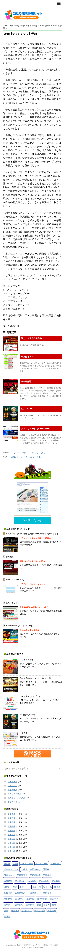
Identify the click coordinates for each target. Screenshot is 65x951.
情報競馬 (36, 887)
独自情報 (30, 899)
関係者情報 (39, 910)
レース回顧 (12, 785)
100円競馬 (26, 381)
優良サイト (9, 875)
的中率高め (42, 899)
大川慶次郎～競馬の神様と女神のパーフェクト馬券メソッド (32, 533)
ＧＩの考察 (12, 781)
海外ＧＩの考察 (14, 794)
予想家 (46, 869)
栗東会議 (11, 814)
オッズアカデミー (27, 660)
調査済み (15, 910)
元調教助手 (35, 875)
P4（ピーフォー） (29, 409)
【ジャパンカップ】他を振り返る (28, 452)
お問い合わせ (33, 520)
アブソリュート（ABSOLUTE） (36, 428)
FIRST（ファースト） (15, 579)
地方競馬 (32, 881)
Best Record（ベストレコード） (20, 625)
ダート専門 (55, 863)
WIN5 (15, 863)
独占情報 (19, 899)
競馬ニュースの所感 (16, 798)
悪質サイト (24, 887)
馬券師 (7, 916)
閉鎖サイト (26, 910)
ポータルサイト (11, 869)
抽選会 (57, 887)
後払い (7, 887)
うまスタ (24, 733)
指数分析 (8, 893)
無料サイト (48, 893)
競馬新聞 (30, 904)
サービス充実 (26, 863)
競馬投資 (19, 904)
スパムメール (41, 863)
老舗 (39, 904)
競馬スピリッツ (12, 603)
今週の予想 (12, 790)
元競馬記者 (22, 875)
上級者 (24, 869)
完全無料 (56, 881)
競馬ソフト (55, 899)
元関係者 (47, 875)
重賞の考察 (12, 802)
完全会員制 (44, 881)
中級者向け (35, 869)
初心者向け (20, 881)
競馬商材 (8, 904)
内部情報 (8, 881)
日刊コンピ (35, 893)
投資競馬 (47, 887)
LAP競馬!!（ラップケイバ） (32, 696)
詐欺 (6, 910)
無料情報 (8, 899)
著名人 (46, 904)
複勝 (54, 904)
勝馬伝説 (9, 557)
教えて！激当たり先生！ (32, 338)
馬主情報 (51, 910)
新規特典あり (21, 893)
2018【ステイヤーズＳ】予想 (26, 457)
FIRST (7, 863)
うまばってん (27, 356)
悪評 (15, 887)
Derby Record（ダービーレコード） (36, 678)
